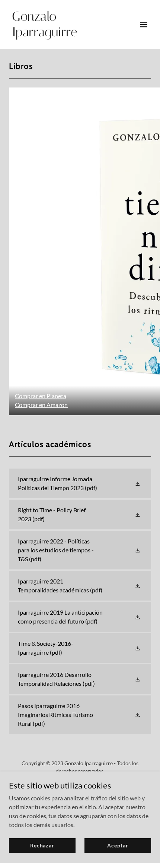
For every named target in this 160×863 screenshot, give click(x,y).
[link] (58, 33)
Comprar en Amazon (41, 404)
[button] (143, 24)
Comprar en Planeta (40, 395)
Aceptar (117, 845)
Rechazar (42, 845)
